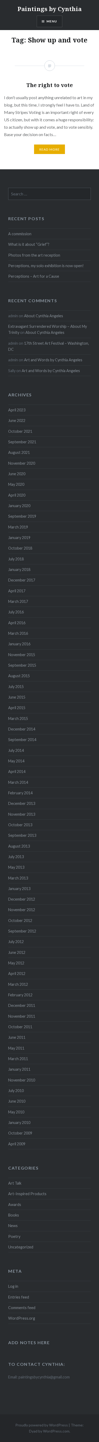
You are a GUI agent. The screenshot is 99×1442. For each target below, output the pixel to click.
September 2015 (22, 665)
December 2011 (21, 1005)
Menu (51, 21)
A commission (19, 234)
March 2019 (18, 527)
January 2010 (19, 1122)
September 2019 (22, 516)
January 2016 (19, 644)
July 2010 (16, 1090)
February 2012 (20, 995)
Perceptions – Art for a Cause (33, 276)
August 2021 (19, 452)
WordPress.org (21, 1318)
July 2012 (16, 941)
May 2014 (16, 761)
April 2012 (16, 973)
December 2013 (21, 803)
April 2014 (16, 771)
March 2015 (18, 718)
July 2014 (16, 750)
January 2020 (19, 505)
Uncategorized (20, 1247)
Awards (14, 1204)
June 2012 (16, 952)
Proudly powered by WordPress (41, 1425)
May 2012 (16, 963)
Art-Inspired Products (27, 1193)
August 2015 (19, 676)
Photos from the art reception (34, 255)
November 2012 (21, 909)
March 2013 (18, 878)
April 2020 (16, 495)
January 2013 (19, 888)
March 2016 (18, 633)
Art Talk (14, 1183)
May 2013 (16, 867)
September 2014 (22, 739)
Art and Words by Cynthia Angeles (53, 360)
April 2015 (16, 707)
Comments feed (21, 1307)
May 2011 (16, 1048)
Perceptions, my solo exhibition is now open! (46, 265)
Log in (13, 1286)
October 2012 (20, 920)
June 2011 (16, 1037)
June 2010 (16, 1101)
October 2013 (20, 825)
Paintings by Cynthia (49, 9)
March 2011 (18, 1058)
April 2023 (16, 410)
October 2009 (20, 1133)
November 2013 (21, 814)
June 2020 (16, 474)
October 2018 (20, 548)
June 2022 (16, 420)
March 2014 (18, 782)
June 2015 (16, 697)
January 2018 (19, 569)
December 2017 (21, 580)
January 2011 (19, 1069)
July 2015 (16, 686)
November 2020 (21, 463)
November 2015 (21, 654)
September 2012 (22, 931)
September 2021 (22, 442)
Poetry (14, 1236)
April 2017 (16, 591)
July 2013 (16, 856)
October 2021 (20, 431)
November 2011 (21, 1016)
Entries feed (18, 1297)
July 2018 (16, 559)
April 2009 (16, 1144)
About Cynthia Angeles (43, 316)
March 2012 (18, 984)
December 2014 (21, 729)
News (13, 1225)
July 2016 (16, 612)
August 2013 (19, 846)
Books (13, 1215)
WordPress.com (56, 1431)
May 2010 (16, 1112)
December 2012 (21, 899)
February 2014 (20, 793)
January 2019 (19, 537)
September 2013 (22, 835)
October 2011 (20, 1027)
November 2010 (21, 1080)
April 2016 (16, 623)
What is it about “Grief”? (28, 244)
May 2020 (16, 484)
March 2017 (18, 601)
